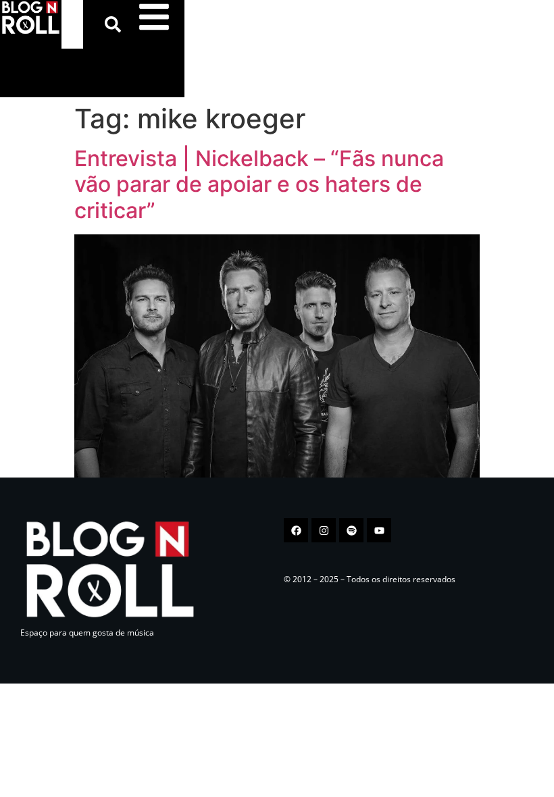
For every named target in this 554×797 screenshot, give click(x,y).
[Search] (116, 24)
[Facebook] (296, 530)
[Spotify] (351, 530)
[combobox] (72, 24)
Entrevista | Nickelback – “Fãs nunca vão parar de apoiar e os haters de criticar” (259, 184)
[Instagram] (323, 530)
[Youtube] (379, 530)
